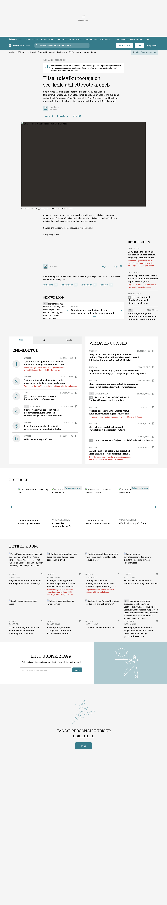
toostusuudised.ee (90, 39)
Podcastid (42, 52)
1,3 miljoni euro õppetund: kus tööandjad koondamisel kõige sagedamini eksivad (142, 254)
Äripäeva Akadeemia (61, 520)
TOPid (71, 52)
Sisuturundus (82, 52)
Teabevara (62, 52)
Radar (93, 52)
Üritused (32, 52)
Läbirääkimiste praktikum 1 (133, 523)
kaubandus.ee (61, 39)
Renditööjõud (67, 285)
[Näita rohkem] (148, 39)
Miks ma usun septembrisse (38, 439)
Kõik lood (21, 52)
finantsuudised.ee (106, 39)
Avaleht (12, 52)
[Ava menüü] (20, 39)
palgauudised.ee (32, 39)
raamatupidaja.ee (47, 39)
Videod (52, 52)
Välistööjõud (86, 285)
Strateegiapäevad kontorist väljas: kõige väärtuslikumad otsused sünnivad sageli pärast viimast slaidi (43, 413)
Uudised (28, 358)
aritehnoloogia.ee (121, 39)
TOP (26, 393)
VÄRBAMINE (48, 60)
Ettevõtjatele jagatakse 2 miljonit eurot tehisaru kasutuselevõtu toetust (59, 630)
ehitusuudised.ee (74, 39)
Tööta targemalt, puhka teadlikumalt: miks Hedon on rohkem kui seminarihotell (142, 316)
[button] (45, 669)
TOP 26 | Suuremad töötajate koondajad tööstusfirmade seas (139, 300)
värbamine (48, 285)
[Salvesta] (76, 358)
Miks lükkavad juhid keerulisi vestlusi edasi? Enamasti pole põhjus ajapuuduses (24, 630)
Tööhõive (104, 285)
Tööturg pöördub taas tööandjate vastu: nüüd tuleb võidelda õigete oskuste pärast (143, 278)
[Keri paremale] (121, 310)
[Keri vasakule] (67, 310)
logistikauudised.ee (137, 39)
